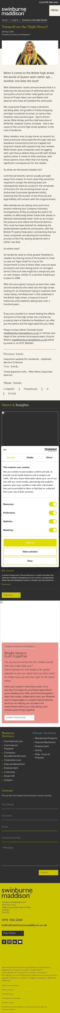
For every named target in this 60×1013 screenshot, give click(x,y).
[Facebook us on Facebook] (4, 942)
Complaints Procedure (11, 998)
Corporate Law (12, 760)
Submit (44, 873)
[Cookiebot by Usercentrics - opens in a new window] (44, 450)
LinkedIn (9, 389)
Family (38, 750)
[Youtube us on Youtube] (20, 942)
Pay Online (9, 933)
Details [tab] (30, 457)
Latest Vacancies (16, 717)
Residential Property (46, 738)
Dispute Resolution (14, 764)
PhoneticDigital (8, 1009)
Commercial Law (13, 741)
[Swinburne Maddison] (14, 11)
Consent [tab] (11, 457)
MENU (54, 10)
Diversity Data (8, 1003)
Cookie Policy (7, 994)
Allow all (30, 542)
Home (5, 20)
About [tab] (49, 457)
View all (8, 595)
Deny (30, 561)
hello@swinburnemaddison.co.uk (24, 925)
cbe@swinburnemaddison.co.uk (21, 333)
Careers (8, 780)
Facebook (30, 389)
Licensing (9, 772)
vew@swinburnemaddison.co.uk (29, 339)
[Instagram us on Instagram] (9, 942)
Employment (11, 768)
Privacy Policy (7, 990)
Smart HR (9, 776)
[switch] (53, 513)
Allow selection (30, 551)
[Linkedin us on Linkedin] (15, 942)
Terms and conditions (10, 985)
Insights (15, 20)
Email (12, 393)
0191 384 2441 (51, 2)
